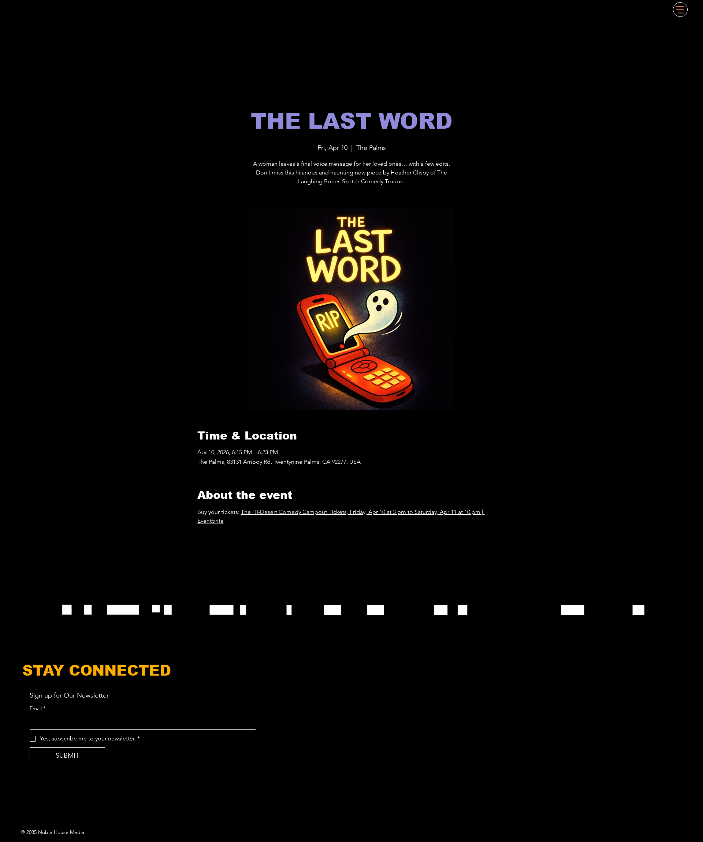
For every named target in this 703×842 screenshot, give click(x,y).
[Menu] (680, 9)
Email (37, 708)
